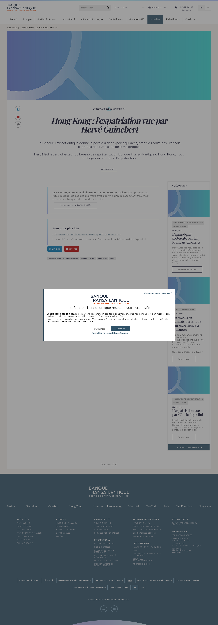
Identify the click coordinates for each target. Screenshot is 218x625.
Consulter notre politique (110, 333)
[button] (120, 328)
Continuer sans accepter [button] (157, 293)
